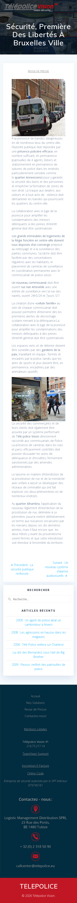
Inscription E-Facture (35, 766)
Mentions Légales (35, 729)
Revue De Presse (38, 71)
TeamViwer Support (36, 754)
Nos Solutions (35, 703)
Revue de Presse (35, 709)
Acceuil (35, 696)
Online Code (35, 773)
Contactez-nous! (35, 716)
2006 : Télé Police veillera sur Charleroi (38, 645)
